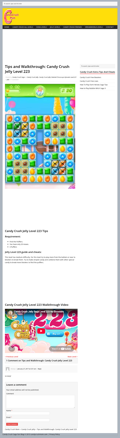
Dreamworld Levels (94, 27)
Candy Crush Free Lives (89, 81)
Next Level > (73, 356)
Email (8, 417)
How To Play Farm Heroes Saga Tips (94, 85)
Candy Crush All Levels (23, 27)
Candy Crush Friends (72, 27)
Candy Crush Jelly (32, 77)
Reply (39, 369)
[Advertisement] (60, 47)
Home (6, 27)
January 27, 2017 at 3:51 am (27, 369)
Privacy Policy (54, 434)
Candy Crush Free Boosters (90, 77)
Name (8, 410)
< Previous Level (11, 356)
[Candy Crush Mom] (60, 16)
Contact (110, 27)
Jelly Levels (55, 27)
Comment (10, 393)
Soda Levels (41, 27)
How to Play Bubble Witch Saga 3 (93, 88)
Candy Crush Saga (18, 77)
